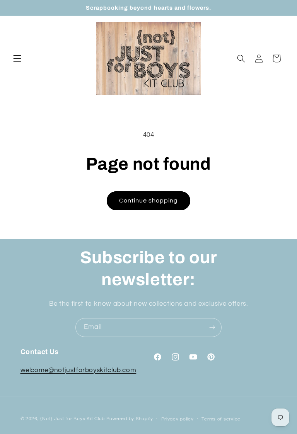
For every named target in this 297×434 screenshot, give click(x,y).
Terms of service (221, 419)
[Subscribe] (212, 327)
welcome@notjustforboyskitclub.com (78, 370)
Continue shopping (148, 200)
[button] (17, 58)
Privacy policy (177, 419)
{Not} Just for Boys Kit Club (72, 419)
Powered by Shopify (129, 419)
